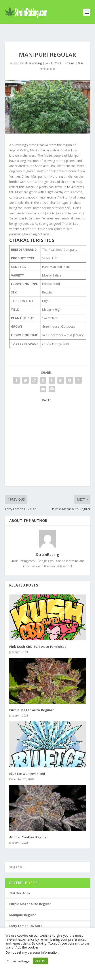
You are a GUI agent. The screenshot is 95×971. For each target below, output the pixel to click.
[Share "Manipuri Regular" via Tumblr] (43, 380)
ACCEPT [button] (40, 961)
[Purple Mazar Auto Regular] (47, 681)
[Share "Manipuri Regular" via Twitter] (25, 380)
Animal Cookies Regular (28, 837)
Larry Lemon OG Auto (25, 926)
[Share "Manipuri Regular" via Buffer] (69, 380)
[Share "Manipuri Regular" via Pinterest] (52, 380)
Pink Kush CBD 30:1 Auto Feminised (38, 646)
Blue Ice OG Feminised (27, 774)
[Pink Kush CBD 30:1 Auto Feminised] (47, 617)
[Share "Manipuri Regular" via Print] (52, 389)
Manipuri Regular (22, 915)
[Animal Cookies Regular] (47, 808)
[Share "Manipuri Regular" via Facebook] (16, 380)
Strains (69, 63)
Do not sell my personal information (32, 952)
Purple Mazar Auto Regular (31, 710)
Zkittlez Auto (19, 893)
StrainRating (33, 63)
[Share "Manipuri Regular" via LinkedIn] (60, 380)
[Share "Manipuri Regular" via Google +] (34, 380)
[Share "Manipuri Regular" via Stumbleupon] (78, 380)
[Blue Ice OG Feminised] (47, 744)
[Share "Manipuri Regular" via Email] (43, 389)
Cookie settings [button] (18, 961)
